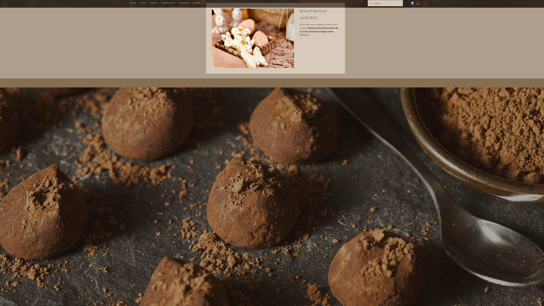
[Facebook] (412, 3)
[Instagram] (418, 3)
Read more (304, 34)
